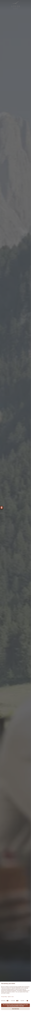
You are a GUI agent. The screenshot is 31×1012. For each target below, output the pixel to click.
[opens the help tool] (1, 507)
